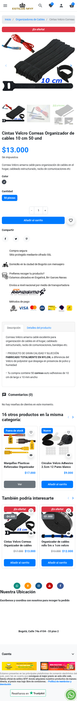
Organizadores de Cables (30, 19)
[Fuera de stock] (20, 443)
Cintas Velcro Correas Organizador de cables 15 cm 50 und (18, 545)
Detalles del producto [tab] (39, 327)
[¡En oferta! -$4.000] (20, 522)
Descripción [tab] (14, 327)
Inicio (8, 19)
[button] (40, 5)
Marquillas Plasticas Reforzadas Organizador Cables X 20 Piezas (19, 466)
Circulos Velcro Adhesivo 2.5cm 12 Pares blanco (57, 465)
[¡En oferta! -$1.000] (57, 522)
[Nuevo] (57, 443)
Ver (20, 484)
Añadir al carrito (33, 220)
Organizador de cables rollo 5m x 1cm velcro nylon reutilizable (55, 545)
